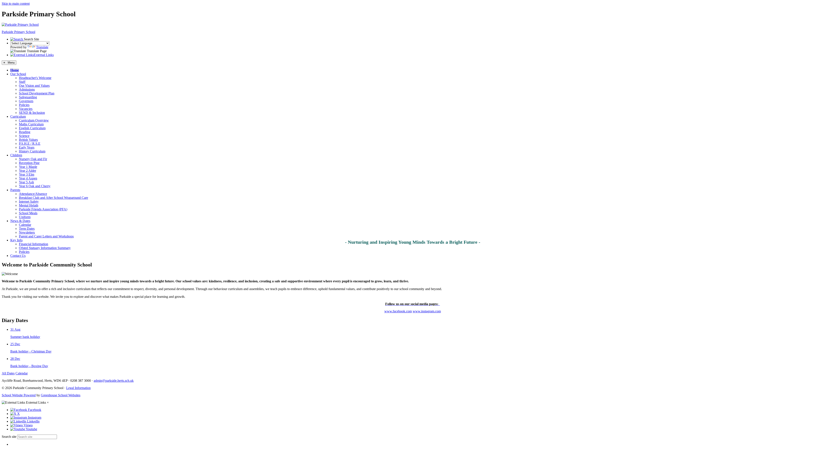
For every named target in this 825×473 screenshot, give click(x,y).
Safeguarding (28, 97)
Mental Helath (28, 205)
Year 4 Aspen (28, 178)
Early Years (26, 147)
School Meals (28, 213)
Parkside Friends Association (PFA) (43, 209)
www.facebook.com (398, 311)
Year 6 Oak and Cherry (34, 186)
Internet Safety (29, 201)
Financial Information (33, 244)
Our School (18, 74)
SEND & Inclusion (32, 112)
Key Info (16, 240)
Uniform (25, 217)
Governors (26, 101)
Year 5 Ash (26, 182)
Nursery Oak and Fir (33, 159)
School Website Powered (19, 395)
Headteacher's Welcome (35, 78)
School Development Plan (36, 93)
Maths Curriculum (31, 124)
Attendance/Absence (33, 194)
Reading (24, 132)
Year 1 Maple (28, 167)
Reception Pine (29, 163)
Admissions (27, 89)
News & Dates (20, 221)
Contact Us (18, 255)
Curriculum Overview (34, 120)
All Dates (8, 373)
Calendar (25, 225)
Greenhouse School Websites (60, 395)
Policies (24, 105)
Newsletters (27, 232)
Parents (15, 190)
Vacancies (25, 109)
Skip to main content (16, 3)
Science (24, 136)
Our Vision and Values (34, 85)
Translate (42, 47)
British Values (28, 139)
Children (16, 155)
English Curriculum (32, 128)
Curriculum (18, 116)
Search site (9, 436)
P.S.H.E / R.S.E (29, 143)
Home (14, 70)
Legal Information (78, 388)
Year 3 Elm (26, 174)
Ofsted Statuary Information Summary (45, 248)
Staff (22, 82)
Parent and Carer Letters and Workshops (46, 236)
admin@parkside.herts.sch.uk (114, 380)
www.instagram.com (427, 311)
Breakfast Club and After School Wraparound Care (53, 197)
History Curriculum (32, 151)
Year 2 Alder (27, 170)
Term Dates (27, 228)
